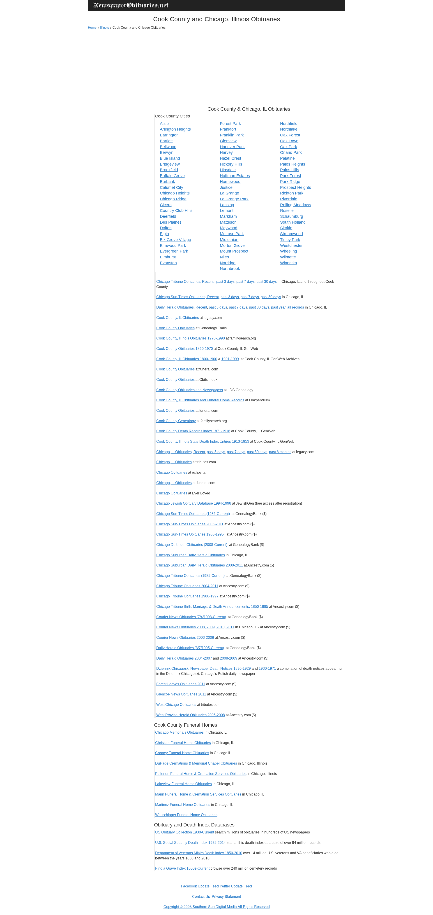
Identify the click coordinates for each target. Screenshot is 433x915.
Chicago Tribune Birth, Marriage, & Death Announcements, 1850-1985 (212, 606)
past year (278, 307)
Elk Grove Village (175, 239)
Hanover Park (232, 147)
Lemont (226, 210)
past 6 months (280, 452)
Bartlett (166, 141)
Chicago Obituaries (171, 472)
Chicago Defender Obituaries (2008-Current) (191, 545)
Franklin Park (232, 135)
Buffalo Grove (172, 175)
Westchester (291, 245)
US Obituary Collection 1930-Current (184, 832)
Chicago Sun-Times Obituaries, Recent (187, 297)
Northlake (288, 129)
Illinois (104, 27)
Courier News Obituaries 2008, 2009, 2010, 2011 (195, 627)
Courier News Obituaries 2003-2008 (185, 637)
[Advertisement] (216, 65)
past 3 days (225, 281)
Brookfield (169, 170)
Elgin (164, 234)
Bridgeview (170, 164)
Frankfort (228, 129)
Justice (226, 187)
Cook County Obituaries (175, 328)
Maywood (228, 228)
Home (92, 27)
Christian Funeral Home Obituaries (183, 743)
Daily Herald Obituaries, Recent (181, 307)
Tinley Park (290, 239)
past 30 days (266, 281)
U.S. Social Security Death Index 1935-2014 (190, 843)
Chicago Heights (175, 193)
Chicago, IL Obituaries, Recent (180, 452)
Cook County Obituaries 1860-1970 (184, 349)
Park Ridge (290, 181)
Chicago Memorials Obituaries (179, 732)
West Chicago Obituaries (176, 705)
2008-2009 (228, 658)
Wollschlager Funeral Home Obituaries (186, 815)
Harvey (226, 152)
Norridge (227, 263)
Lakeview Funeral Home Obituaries (183, 784)
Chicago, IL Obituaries (174, 462)
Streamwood (291, 234)
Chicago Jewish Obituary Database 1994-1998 (193, 503)
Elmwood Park (173, 245)
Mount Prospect (234, 251)
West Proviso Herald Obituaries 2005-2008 (190, 715)
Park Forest (290, 175)
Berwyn (166, 152)
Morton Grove (232, 245)
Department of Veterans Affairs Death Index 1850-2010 (198, 853)
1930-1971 (267, 668)
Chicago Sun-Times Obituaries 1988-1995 (190, 534)
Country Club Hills (176, 210)
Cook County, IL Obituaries (177, 318)
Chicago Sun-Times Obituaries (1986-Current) (193, 514)
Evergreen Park (174, 251)
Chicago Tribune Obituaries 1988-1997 (187, 596)
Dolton (166, 228)
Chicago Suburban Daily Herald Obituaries (190, 555)
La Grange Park (234, 199)
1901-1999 (230, 359)
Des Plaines (171, 222)
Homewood (230, 181)
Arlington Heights (175, 129)
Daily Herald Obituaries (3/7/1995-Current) (190, 648)
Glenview (228, 141)
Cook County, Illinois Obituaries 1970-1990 (190, 338)
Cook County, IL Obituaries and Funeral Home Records (200, 400)
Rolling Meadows (295, 205)
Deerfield (168, 216)
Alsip (164, 123)
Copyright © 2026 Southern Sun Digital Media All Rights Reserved (217, 906)
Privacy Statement (226, 896)
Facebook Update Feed (200, 886)
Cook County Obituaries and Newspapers (189, 390)
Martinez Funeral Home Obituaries (182, 805)
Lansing (227, 205)
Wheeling (288, 251)
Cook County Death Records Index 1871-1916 (193, 431)
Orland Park (291, 152)
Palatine (287, 158)
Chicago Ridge (173, 199)
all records (295, 307)
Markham (228, 216)
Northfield (288, 123)
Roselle (287, 210)
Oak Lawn (289, 141)
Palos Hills (289, 170)
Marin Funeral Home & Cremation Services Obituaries (198, 794)
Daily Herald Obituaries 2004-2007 (184, 658)
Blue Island (170, 158)
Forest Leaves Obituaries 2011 (180, 684)
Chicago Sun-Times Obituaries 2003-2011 (189, 524)
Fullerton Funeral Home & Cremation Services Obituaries (200, 774)
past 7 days (245, 281)
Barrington (169, 135)
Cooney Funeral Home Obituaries (182, 753)
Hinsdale (228, 170)
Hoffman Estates (235, 175)
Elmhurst (168, 257)
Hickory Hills (231, 164)
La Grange (229, 193)
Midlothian (229, 239)
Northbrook (230, 268)
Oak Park (288, 147)
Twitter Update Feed (236, 886)
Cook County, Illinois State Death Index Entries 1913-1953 (202, 441)
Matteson (228, 222)
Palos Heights (292, 164)
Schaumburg (291, 216)
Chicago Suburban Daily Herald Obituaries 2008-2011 (199, 565)
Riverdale (288, 199)
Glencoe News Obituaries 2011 (181, 694)
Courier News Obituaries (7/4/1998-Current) (191, 617)
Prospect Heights (295, 187)
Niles (224, 257)
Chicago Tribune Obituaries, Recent (185, 281)
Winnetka (288, 263)
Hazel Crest (230, 158)
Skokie (286, 228)
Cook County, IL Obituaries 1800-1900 (186, 359)
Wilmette (288, 257)
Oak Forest (290, 135)
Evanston (168, 263)
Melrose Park (232, 234)
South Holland (293, 222)
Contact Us (201, 896)
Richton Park (291, 193)
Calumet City (171, 187)
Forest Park (230, 123)
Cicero (166, 205)
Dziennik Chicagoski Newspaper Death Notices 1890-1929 (203, 668)
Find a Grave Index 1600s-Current (182, 868)
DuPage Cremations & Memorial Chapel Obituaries (196, 763)
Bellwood (168, 147)
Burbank (167, 181)
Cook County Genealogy (176, 421)
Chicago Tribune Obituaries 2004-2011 (187, 586)
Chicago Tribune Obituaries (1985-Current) (190, 576)
